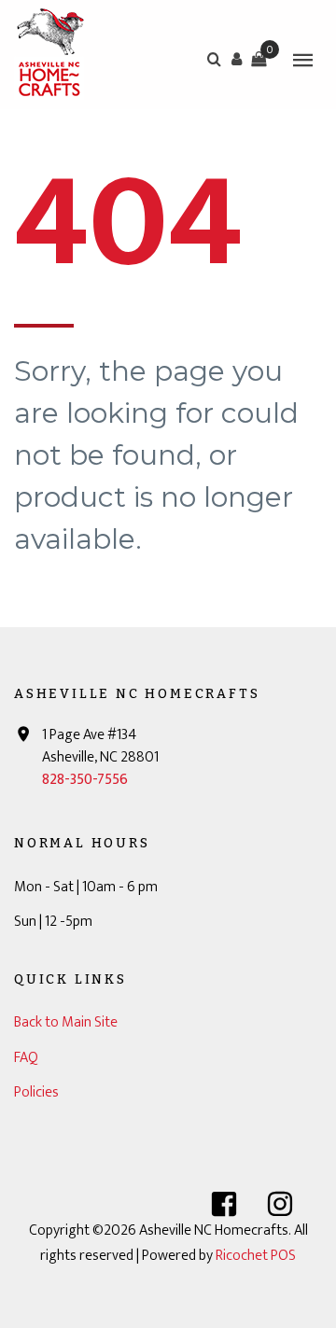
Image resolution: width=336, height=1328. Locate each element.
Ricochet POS (256, 1255)
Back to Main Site (66, 1022)
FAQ (26, 1057)
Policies (36, 1092)
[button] (236, 58)
